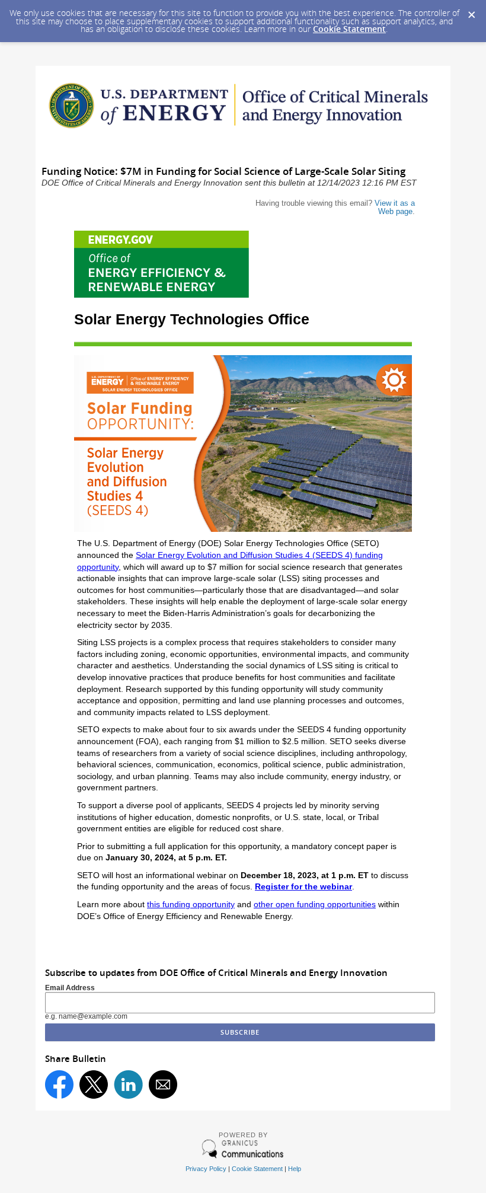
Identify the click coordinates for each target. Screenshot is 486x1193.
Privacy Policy (206, 1168)
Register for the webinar (303, 886)
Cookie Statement (349, 28)
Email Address (70, 988)
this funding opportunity (191, 904)
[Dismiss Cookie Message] (471, 11)
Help (294, 1168)
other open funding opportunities (315, 904)
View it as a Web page (395, 207)
